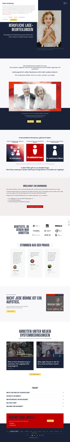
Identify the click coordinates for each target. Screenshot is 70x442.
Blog (31, 431)
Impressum (51, 431)
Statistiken (10, 17)
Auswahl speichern (5, 19)
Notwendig (5, 17)
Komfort (15, 17)
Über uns (35, 431)
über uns (30, 121)
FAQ (38, 121)
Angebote (12, 423)
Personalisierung (22, 17)
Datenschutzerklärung (6, 14)
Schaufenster (13, 425)
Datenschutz (57, 431)
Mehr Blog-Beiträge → (35, 374)
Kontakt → (50, 420)
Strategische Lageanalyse (35, 206)
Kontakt (39, 431)
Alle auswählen (13, 19)
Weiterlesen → (10, 368)
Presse (44, 431)
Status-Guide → (11, 311)
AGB (61, 431)
